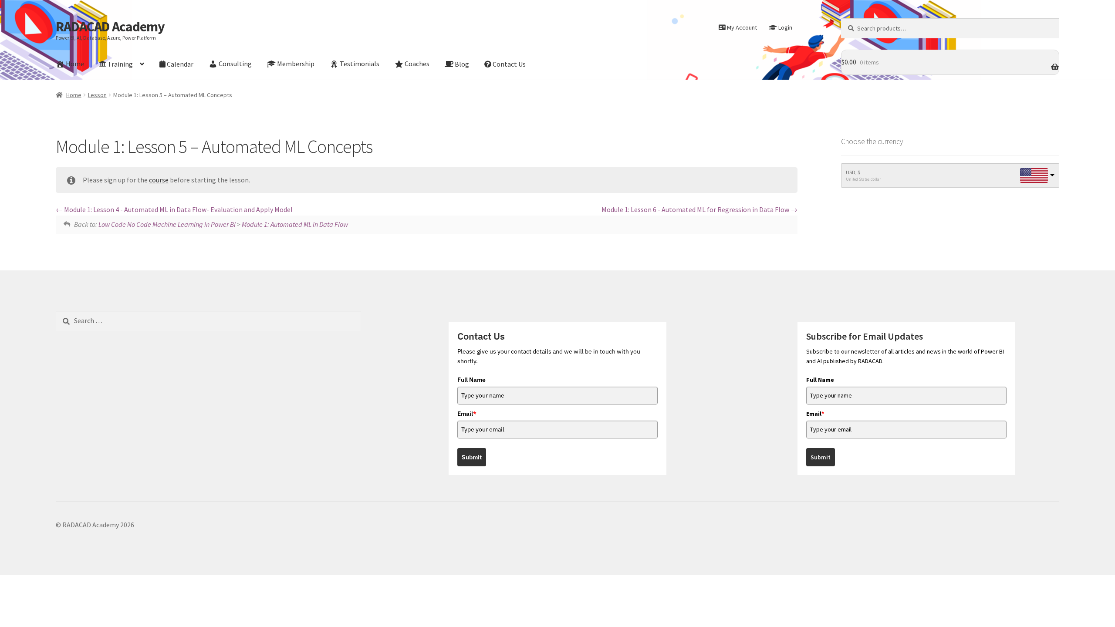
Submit (472, 457)
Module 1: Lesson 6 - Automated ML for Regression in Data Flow (696, 209)
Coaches (417, 64)
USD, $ (853, 172)
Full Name (471, 380)
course (159, 179)
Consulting (235, 64)
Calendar (180, 64)
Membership (295, 64)
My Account (742, 27)
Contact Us (509, 64)
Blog (462, 64)
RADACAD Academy (110, 26)
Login (785, 27)
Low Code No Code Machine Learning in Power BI (167, 224)
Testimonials (359, 64)
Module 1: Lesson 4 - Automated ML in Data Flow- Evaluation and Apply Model (178, 209)
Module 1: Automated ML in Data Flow (295, 224)
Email (466, 414)
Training (120, 64)
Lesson (97, 95)
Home (75, 64)
